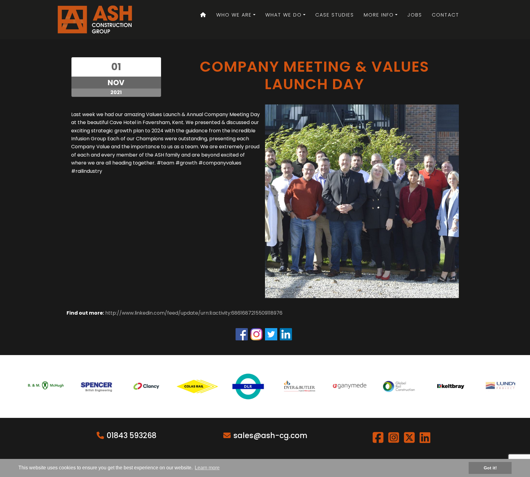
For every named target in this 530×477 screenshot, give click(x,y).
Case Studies (334, 14)
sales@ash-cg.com (270, 435)
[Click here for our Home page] (203, 15)
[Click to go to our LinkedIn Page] (287, 334)
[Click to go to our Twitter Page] (272, 334)
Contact (445, 14)
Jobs (414, 14)
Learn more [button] (207, 467)
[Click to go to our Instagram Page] (257, 334)
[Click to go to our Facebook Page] (243, 334)
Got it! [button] (490, 467)
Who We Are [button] (234, 14)
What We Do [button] (283, 14)
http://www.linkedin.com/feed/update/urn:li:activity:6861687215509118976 (193, 312)
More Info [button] (379, 14)
